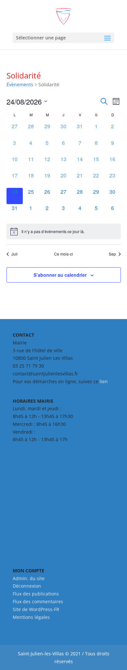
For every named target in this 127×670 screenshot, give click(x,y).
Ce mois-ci (63, 254)
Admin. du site (29, 578)
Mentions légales (31, 617)
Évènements (20, 84)
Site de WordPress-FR (36, 609)
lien (104, 381)
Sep (112, 254)
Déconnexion (27, 586)
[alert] (64, 231)
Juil (14, 254)
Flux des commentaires (38, 601)
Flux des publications (36, 594)
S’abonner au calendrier (60, 275)
